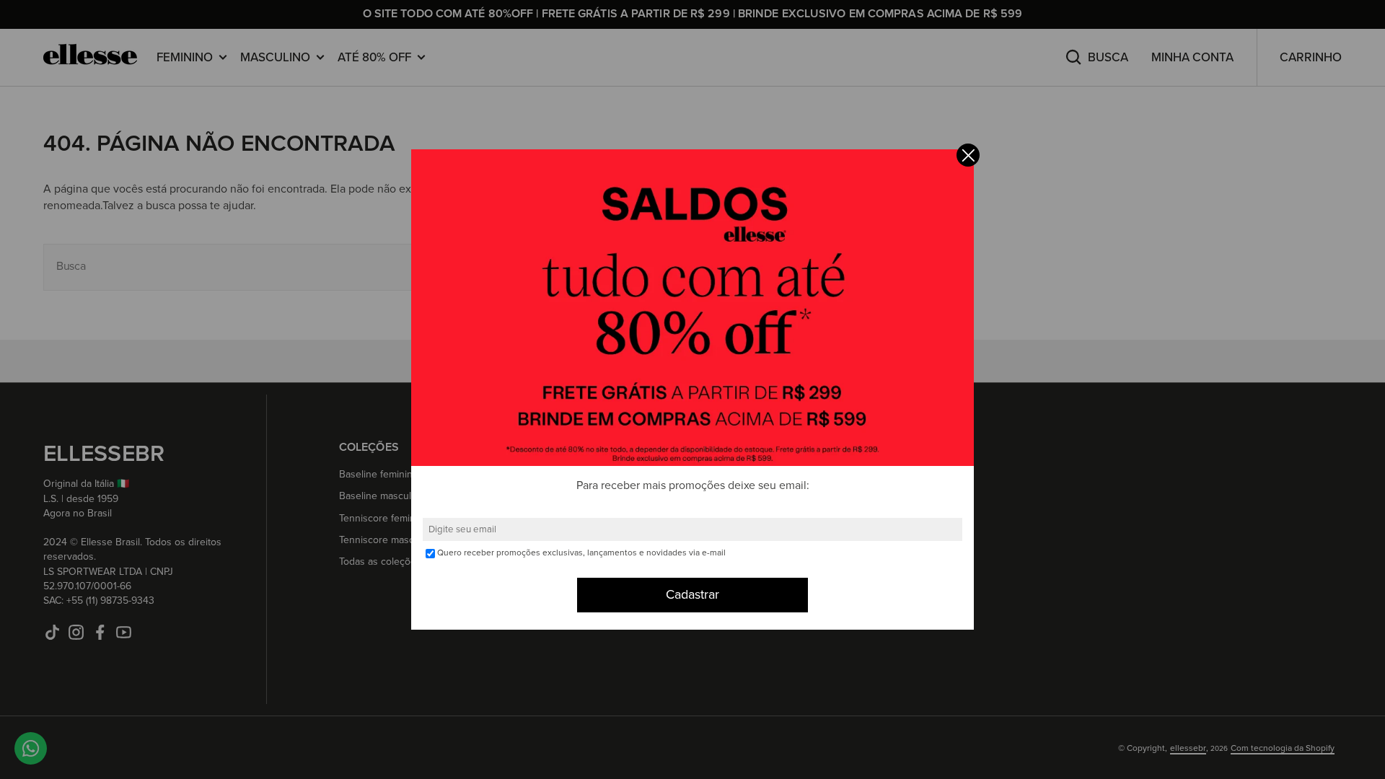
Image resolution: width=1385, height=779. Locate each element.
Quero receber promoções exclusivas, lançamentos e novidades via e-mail (581, 552)
